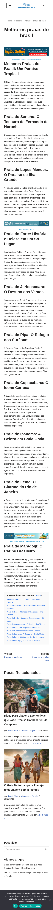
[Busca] (44, 6)
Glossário (18, 21)
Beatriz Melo (12, 731)
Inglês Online (16, 59)
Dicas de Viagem (28, 731)
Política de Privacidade (30, 906)
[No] (49, 900)
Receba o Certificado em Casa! (31, 59)
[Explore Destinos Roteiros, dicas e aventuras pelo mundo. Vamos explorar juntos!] (26, 5)
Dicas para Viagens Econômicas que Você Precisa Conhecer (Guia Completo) (25, 720)
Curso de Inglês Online (26, 229)
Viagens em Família (29, 796)
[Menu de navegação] (9, 5)
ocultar (38, 596)
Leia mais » (36, 743)
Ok (15, 906)
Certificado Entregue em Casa (34, 541)
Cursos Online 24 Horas (16, 541)
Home (9, 21)
